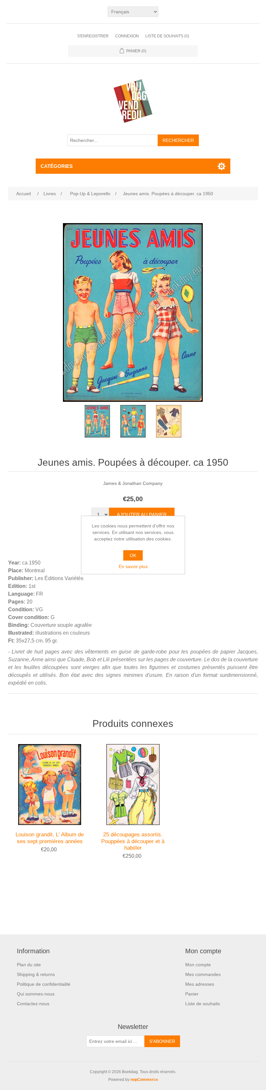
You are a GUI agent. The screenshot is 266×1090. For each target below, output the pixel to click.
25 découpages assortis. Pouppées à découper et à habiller (132, 841)
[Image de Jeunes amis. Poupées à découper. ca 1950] (97, 421)
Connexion (127, 36)
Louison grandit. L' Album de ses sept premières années (50, 837)
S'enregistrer (93, 36)
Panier (192, 993)
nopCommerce (144, 1079)
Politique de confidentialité (43, 984)
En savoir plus (133, 566)
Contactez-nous (33, 1003)
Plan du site (29, 964)
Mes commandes (203, 974)
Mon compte (198, 964)
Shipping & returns (36, 974)
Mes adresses (199, 984)
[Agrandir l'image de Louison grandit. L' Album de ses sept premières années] (49, 784)
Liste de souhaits (202, 1003)
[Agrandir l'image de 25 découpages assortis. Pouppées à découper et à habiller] (132, 784)
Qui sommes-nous (35, 993)
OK (133, 555)
